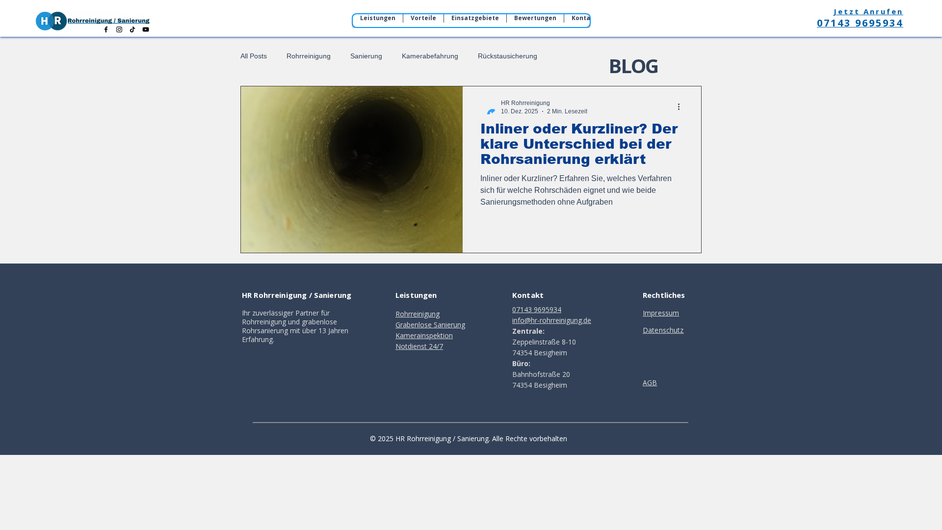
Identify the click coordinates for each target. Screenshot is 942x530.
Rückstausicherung (507, 56)
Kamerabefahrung (430, 56)
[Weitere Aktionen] (682, 106)
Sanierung (366, 56)
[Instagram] (119, 29)
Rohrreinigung (309, 56)
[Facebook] (106, 29)
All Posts (253, 56)
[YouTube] (146, 29)
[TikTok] (132, 29)
